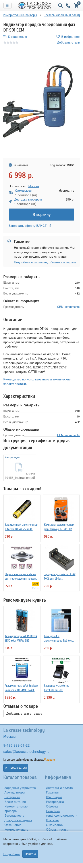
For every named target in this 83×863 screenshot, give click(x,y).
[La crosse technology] (35, 5)
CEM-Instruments (68, 306)
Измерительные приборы (16, 808)
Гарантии (53, 792)
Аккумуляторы (14, 792)
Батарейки (12, 797)
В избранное (70, 36)
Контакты (52, 820)
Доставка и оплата (59, 787)
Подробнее (11, 854)
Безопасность (14, 815)
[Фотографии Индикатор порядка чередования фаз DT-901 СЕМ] (41, 101)
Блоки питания (15, 801)
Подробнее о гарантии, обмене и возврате (45, 262)
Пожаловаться (18, 767)
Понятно (30, 854)
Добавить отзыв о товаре (24, 713)
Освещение (12, 824)
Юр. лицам (54, 797)
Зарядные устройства (20, 787)
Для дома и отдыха (18, 820)
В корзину (42, 214)
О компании (55, 824)
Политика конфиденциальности (61, 813)
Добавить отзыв (68, 42)
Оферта (52, 806)
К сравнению (17, 36)
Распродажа (55, 801)
